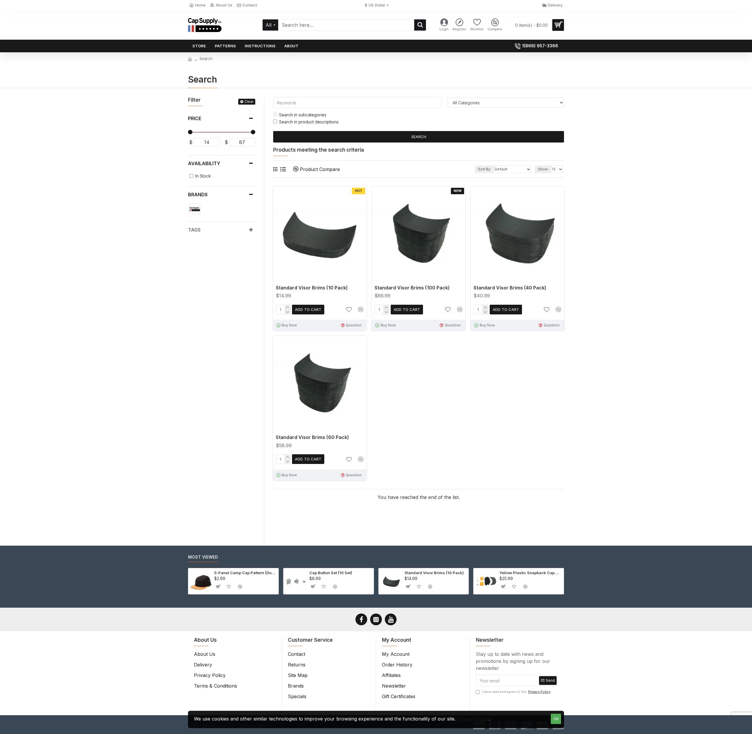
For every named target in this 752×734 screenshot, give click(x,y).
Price (194, 118)
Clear (249, 101)
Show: (543, 169)
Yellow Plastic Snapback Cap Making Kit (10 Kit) (530, 572)
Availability (204, 163)
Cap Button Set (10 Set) (330, 572)
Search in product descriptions (309, 121)
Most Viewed (203, 556)
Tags (194, 230)
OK (556, 718)
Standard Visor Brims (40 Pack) (510, 288)
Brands (198, 194)
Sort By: (484, 169)
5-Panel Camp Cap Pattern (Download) (245, 572)
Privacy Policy (473, 719)
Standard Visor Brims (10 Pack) (312, 288)
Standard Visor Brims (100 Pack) (412, 288)
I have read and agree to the (516, 692)
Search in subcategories (302, 114)
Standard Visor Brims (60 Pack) (312, 437)
